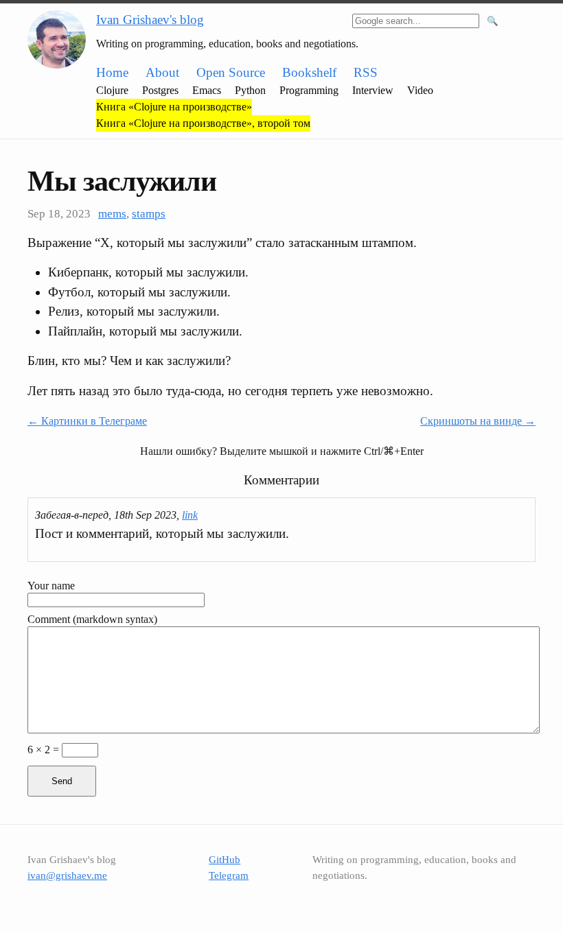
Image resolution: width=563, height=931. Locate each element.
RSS (366, 72)
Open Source (230, 72)
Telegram (229, 875)
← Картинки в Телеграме (87, 421)
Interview (372, 90)
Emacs (206, 90)
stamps (148, 213)
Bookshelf (309, 72)
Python (250, 90)
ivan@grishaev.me (67, 875)
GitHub (224, 859)
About (162, 72)
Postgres (160, 90)
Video (420, 90)
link (190, 515)
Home (112, 72)
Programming (308, 90)
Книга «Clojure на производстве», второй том (203, 123)
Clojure (112, 90)
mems (112, 213)
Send (61, 781)
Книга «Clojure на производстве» (174, 107)
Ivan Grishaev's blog (150, 19)
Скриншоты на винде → (478, 421)
